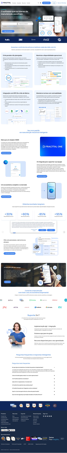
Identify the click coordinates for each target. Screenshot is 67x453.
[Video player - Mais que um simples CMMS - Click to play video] (53, 146)
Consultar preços (4, 419)
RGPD (16, 26)
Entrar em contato (6, 153)
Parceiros (35, 420)
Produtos (14, 3)
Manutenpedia (15, 419)
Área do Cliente (36, 424)
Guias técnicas (15, 417)
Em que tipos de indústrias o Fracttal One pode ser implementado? (27, 367)
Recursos (24, 3)
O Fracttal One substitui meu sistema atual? (22, 385)
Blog (13, 416)
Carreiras (35, 419)
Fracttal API (23, 420)
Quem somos (36, 416)
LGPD (25, 444)
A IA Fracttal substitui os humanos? (20, 378)
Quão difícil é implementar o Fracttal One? (22, 382)
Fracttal (28, 3)
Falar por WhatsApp (62, 2)
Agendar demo (46, 2)
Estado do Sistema (25, 419)
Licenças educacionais (5, 424)
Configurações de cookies (34, 230)
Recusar (51, 230)
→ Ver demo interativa (9, 253)
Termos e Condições (5, 444)
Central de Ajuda (24, 417)
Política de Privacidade (10, 26)
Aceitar (42, 230)
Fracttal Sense (4, 417)
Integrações (3, 420)
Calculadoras (15, 420)
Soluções (19, 3)
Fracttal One (3, 416)
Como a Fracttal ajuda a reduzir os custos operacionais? (25, 375)
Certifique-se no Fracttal (26, 416)
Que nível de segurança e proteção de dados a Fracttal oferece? (27, 394)
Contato (35, 422)
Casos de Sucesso (4, 422)
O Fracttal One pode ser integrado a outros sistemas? (24, 388)
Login (54, 2)
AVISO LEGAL (30, 444)
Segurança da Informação (41, 444)
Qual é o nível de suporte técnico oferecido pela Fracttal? (25, 391)
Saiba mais (7, 282)
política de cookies (39, 227)
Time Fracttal (36, 417)
